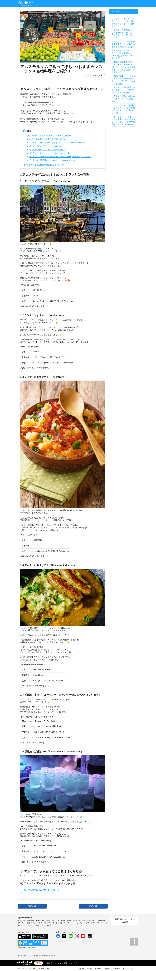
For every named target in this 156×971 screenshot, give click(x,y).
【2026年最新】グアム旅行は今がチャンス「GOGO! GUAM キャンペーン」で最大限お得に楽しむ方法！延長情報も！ (124, 67)
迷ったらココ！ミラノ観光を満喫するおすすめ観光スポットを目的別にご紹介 (123, 44)
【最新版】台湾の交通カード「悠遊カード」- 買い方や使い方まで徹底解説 (123, 90)
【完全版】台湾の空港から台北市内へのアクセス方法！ (123, 99)
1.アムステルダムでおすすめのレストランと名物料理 (47, 135)
